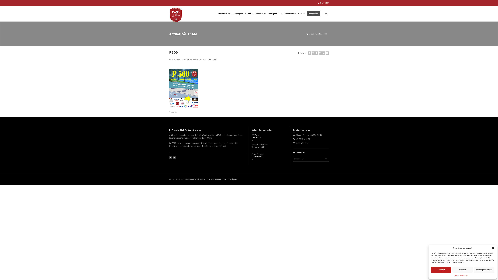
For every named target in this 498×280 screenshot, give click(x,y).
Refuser (462, 270)
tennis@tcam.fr (302, 143)
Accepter (441, 270)
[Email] (309, 53)
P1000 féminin (257, 154)
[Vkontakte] (327, 53)
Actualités (174, 112)
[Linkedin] (323, 53)
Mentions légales (230, 179)
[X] (313, 53)
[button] (493, 248)
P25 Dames (256, 135)
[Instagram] (174, 157)
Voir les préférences (484, 270)
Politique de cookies (461, 275)
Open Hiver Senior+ (259, 144)
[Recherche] (326, 13)
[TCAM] (176, 15)
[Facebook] (316, 53)
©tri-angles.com (214, 179)
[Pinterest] (320, 53)
